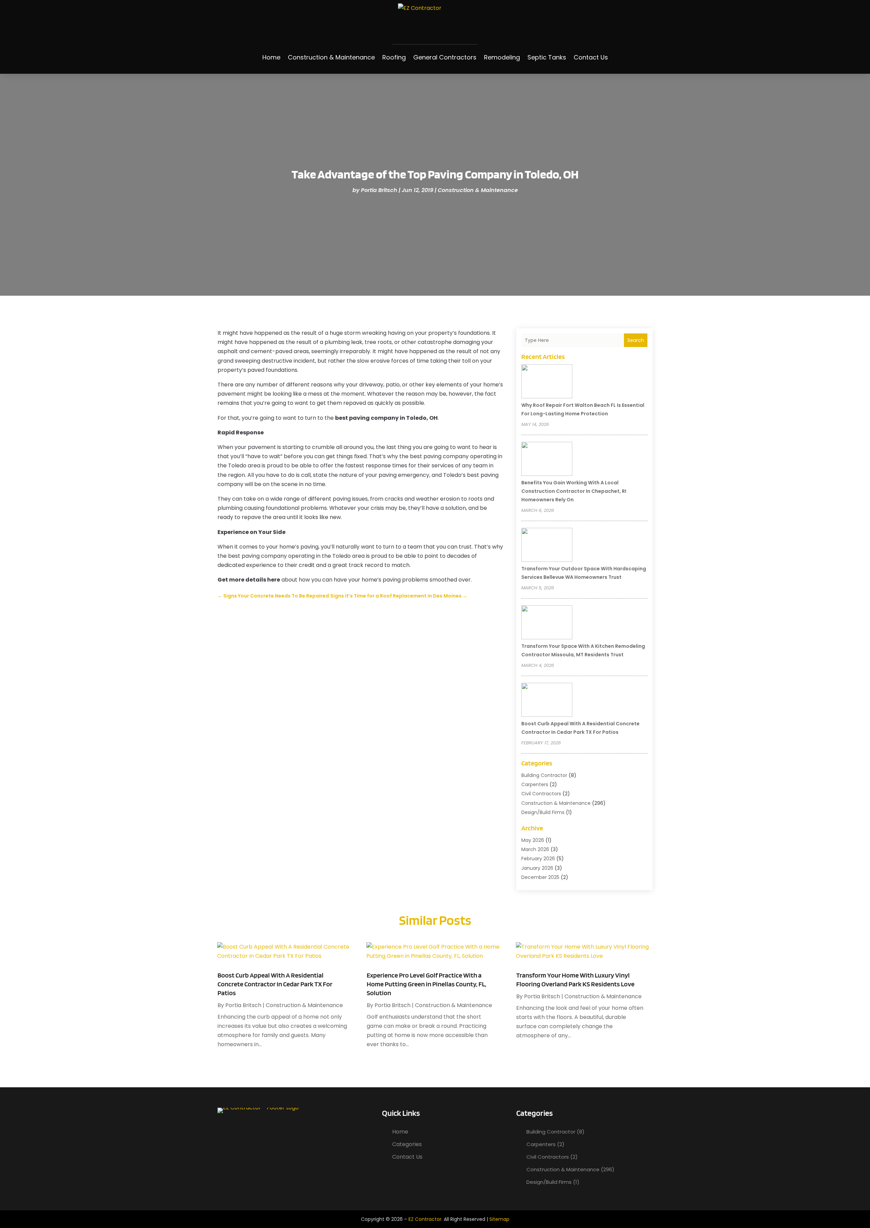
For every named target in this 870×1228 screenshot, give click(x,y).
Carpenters (534, 784)
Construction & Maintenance (331, 57)
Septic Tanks (546, 57)
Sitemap (499, 1219)
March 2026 (535, 849)
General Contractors (444, 57)
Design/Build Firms (542, 812)
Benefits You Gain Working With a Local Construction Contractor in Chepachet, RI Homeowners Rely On (573, 491)
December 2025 (540, 877)
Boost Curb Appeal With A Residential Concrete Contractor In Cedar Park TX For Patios (275, 984)
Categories (407, 1144)
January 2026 (537, 868)
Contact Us (591, 57)
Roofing (394, 57)
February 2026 (538, 858)
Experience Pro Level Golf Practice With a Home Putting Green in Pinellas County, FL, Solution (426, 984)
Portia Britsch (379, 190)
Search (635, 340)
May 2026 (532, 840)
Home (271, 57)
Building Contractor (544, 775)
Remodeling (502, 57)
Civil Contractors (541, 793)
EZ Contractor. (425, 1219)
